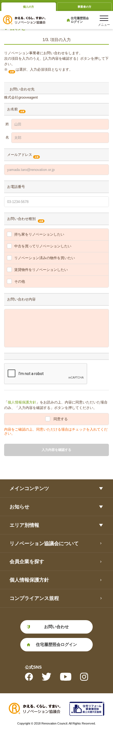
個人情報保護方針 (22, 402)
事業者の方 (84, 6)
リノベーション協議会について (44, 543)
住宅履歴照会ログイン (80, 19)
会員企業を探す (27, 561)
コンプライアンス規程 (34, 598)
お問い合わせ (56, 626)
